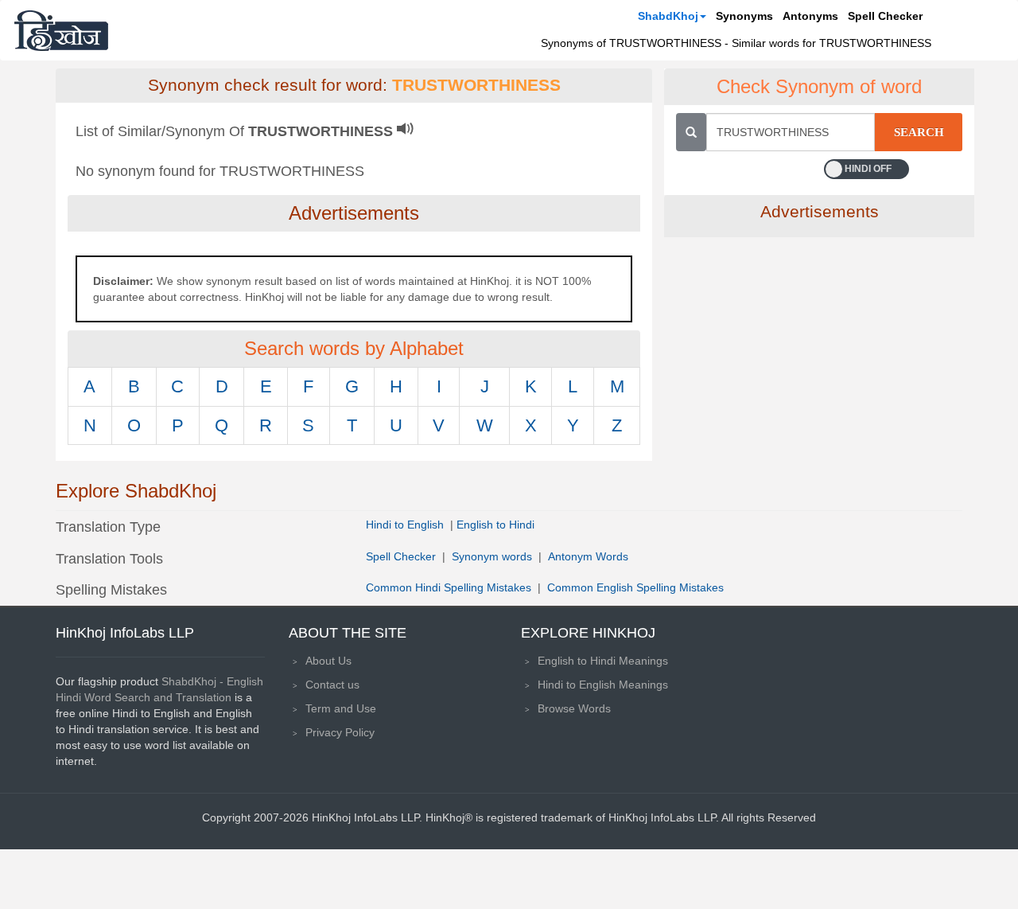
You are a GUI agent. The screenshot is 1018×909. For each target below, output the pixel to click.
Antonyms (810, 16)
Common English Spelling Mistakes (635, 587)
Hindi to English (406, 524)
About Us (328, 660)
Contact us (332, 684)
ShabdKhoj (668, 16)
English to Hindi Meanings (603, 660)
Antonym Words (588, 556)
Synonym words (492, 556)
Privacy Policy (340, 732)
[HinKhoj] (61, 30)
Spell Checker (885, 16)
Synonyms (744, 16)
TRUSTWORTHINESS (476, 85)
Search (919, 132)
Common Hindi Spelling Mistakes (448, 587)
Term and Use (340, 708)
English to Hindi (495, 524)
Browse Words (574, 708)
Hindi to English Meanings (603, 684)
